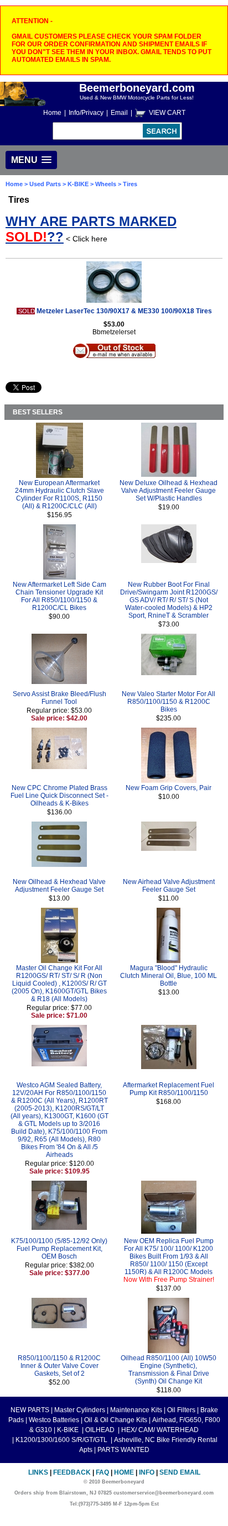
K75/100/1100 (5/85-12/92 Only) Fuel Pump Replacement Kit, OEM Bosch (59, 1248)
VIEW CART (167, 113)
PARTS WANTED (123, 1450)
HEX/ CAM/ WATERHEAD (160, 1430)
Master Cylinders (79, 1410)
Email (119, 113)
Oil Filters (181, 1410)
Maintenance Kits (136, 1410)
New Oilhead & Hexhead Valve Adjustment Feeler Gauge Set (59, 885)
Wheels (105, 184)
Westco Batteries (54, 1420)
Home (52, 113)
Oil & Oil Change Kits (115, 1420)
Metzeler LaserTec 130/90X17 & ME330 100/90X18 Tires (124, 311)
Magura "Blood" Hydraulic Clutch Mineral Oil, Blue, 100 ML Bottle (168, 975)
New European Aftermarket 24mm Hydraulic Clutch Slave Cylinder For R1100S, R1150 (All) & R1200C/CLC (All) (59, 494)
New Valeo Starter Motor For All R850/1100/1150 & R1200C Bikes (168, 701)
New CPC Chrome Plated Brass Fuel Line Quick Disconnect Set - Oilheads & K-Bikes (59, 795)
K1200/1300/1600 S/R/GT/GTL (62, 1440)
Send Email (179, 1472)
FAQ (102, 1472)
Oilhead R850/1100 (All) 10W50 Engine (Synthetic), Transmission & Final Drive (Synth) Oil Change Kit (168, 1369)
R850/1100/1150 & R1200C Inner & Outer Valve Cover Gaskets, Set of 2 (59, 1365)
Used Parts (45, 184)
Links (38, 1472)
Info (146, 1472)
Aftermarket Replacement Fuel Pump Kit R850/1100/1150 (168, 1089)
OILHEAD (100, 1430)
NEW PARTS (30, 1410)
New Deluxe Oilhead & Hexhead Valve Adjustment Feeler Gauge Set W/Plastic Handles (168, 490)
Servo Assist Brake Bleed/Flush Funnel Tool (59, 698)
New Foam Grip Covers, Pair (168, 788)
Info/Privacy (86, 113)
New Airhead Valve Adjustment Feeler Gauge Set (169, 885)
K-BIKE (79, 184)
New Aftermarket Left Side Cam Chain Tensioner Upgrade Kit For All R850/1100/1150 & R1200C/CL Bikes (59, 596)
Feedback (72, 1472)
